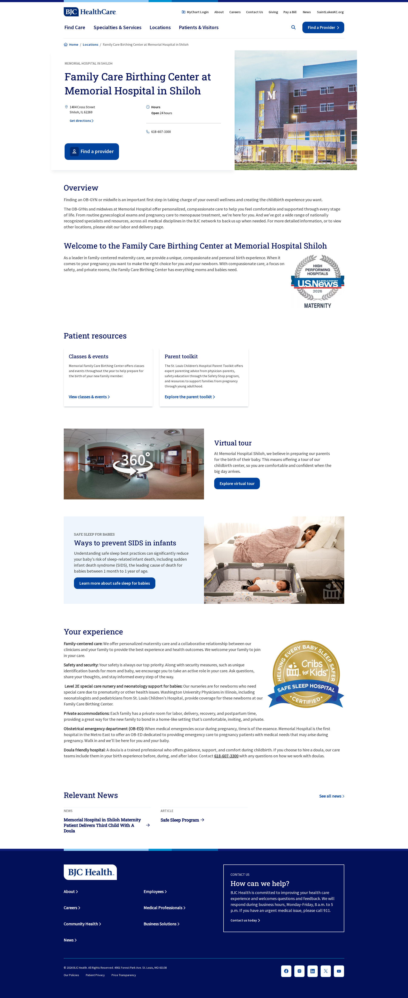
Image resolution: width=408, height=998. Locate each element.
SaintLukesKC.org (330, 12)
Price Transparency (124, 975)
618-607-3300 (161, 131)
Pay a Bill (289, 12)
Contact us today (244, 920)
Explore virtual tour (237, 483)
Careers (235, 12)
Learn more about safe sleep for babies (114, 583)
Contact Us (254, 12)
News (307, 12)
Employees (154, 891)
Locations (90, 44)
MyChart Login (198, 12)
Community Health (81, 923)
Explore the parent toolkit (188, 396)
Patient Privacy (95, 975)
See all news (330, 796)
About (219, 12)
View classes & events (88, 396)
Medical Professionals (163, 907)
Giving (273, 12)
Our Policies (71, 975)
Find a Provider (321, 27)
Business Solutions (160, 923)
